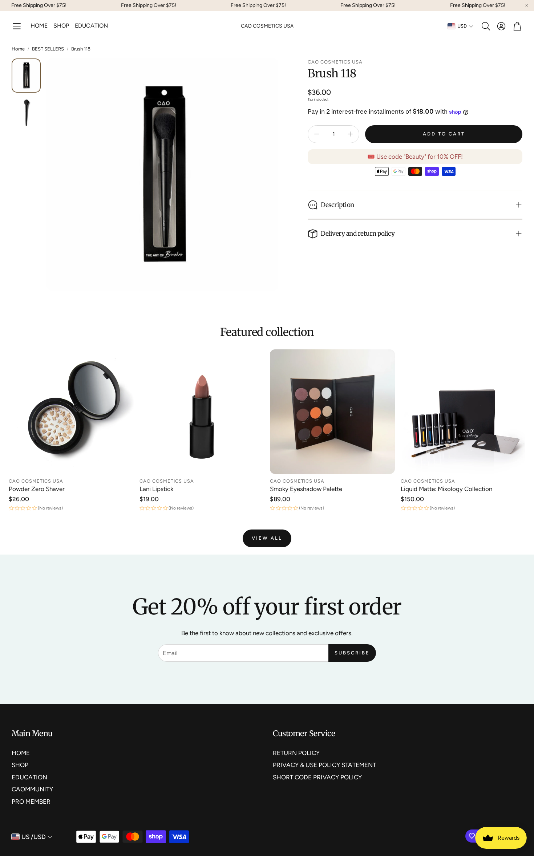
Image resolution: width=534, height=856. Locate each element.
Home (18, 49)
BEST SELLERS (48, 49)
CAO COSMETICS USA (267, 26)
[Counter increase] (350, 134)
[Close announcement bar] (526, 5)
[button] (17, 26)
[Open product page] (71, 411)
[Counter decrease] (316, 134)
